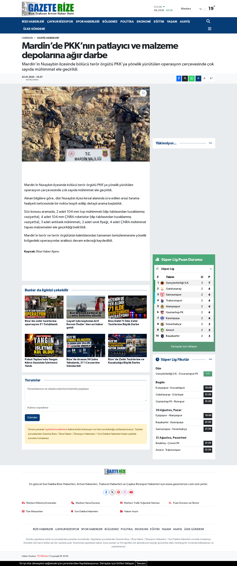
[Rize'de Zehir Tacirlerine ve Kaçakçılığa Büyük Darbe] (127, 345)
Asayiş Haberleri (48, 38)
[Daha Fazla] (198, 78)
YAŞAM (172, 21)
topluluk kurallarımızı (56, 429)
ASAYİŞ (185, 21)
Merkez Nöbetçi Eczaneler (41, 503)
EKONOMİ (144, 21)
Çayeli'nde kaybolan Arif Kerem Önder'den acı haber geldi (84, 324)
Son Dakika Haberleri (86, 511)
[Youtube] (131, 492)
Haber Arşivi (131, 511)
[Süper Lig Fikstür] (210, 359)
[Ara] (208, 21)
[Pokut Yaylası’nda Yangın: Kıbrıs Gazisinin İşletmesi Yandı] (44, 345)
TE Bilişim (42, 556)
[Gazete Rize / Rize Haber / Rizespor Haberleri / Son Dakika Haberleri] (56, 8)
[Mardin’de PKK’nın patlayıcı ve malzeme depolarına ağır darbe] (86, 124)
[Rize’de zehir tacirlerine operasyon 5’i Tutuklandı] (44, 307)
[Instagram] (125, 492)
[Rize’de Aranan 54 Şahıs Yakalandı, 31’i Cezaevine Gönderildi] (85, 345)
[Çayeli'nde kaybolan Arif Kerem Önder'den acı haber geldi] (85, 307)
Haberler (27, 38)
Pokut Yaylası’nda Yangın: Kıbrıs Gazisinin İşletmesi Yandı (41, 362)
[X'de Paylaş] (185, 78)
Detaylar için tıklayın (184, 346)
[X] (112, 492)
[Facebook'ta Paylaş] (178, 78)
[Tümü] (210, 143)
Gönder (32, 417)
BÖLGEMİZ (109, 21)
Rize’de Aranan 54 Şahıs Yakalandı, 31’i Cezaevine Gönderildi (83, 362)
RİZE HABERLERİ (33, 21)
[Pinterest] (118, 492)
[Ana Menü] (208, 29)
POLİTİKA (127, 21)
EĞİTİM (159, 21)
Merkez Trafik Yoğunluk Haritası (142, 503)
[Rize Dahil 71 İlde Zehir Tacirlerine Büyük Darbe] (127, 307)
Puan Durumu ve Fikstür (186, 503)
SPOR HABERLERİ (87, 21)
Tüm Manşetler (34, 511)
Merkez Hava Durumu (88, 503)
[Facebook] (106, 492)
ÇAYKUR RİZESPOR (60, 21)
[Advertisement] (184, 111)
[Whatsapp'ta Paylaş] (192, 78)
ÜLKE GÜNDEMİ (34, 28)
